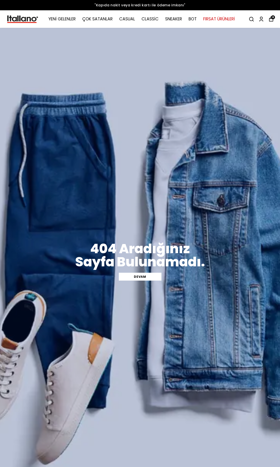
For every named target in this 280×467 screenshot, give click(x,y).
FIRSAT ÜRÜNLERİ (219, 19)
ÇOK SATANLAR (97, 19)
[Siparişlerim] (261, 19)
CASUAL (127, 19)
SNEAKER (173, 19)
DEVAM (140, 276)
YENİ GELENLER (62, 19)
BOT (193, 19)
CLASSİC (150, 19)
